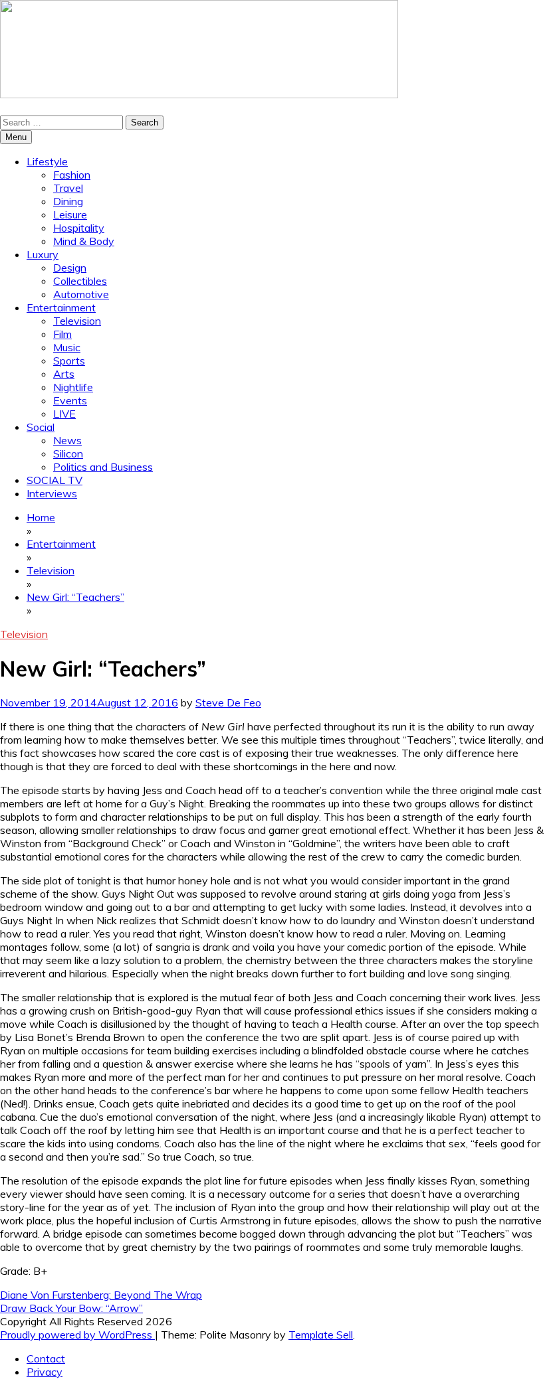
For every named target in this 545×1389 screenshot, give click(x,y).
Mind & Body (83, 241)
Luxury (42, 254)
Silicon (68, 453)
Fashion (71, 174)
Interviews (52, 493)
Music (66, 347)
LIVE (64, 413)
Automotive (81, 294)
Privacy (44, 1371)
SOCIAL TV (54, 480)
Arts (63, 373)
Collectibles (80, 280)
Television (77, 320)
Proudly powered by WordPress (77, 1334)
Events (70, 400)
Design (69, 267)
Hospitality (78, 227)
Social (40, 427)
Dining (68, 201)
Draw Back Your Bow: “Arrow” (71, 1308)
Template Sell (320, 1334)
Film (62, 334)
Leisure (70, 214)
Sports (69, 360)
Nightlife (73, 387)
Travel (68, 188)
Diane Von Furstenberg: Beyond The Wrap (101, 1294)
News (67, 440)
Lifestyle (47, 161)
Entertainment (61, 307)
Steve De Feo (228, 702)
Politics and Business (103, 466)
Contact (46, 1358)
